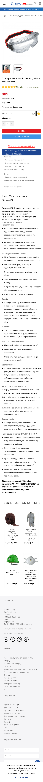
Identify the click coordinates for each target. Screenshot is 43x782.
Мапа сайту (8, 730)
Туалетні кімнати (10, 681)
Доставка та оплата (11, 708)
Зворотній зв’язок (11, 733)
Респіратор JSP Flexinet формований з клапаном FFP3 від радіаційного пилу (30, 575)
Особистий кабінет (11, 705)
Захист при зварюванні (13, 686)
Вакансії (7, 722)
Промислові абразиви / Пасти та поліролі (20, 669)
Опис (4, 196)
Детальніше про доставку (14, 169)
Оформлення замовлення (14, 710)
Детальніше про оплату (13, 187)
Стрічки (7, 675)
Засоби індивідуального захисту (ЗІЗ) (19, 658)
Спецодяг (7, 661)
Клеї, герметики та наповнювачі (16, 672)
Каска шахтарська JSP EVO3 (12, 572)
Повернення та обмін (12, 713)
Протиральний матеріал (13, 684)
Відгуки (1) (7, 200)
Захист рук (8, 666)
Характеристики (18, 196)
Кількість (6, 118)
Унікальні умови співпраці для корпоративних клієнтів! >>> (21, 9)
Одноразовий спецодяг (13, 664)
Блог (5, 728)
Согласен (21, 777)
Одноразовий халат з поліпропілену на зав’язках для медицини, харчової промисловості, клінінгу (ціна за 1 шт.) (31, 538)
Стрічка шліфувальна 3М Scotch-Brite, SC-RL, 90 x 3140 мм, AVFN (12, 535)
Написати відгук (32, 87)
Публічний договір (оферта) (14, 716)
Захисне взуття (10, 678)
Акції (5, 689)
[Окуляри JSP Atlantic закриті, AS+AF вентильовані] (21, 41)
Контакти (7, 719)
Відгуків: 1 (20, 87)
